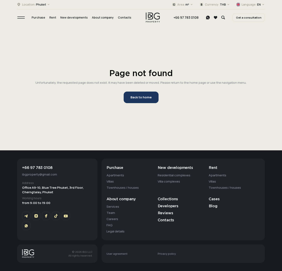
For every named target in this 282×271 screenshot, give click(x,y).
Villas (110, 181)
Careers (112, 219)
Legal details (115, 231)
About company (103, 17)
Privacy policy (167, 254)
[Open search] (223, 17)
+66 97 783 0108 (186, 17)
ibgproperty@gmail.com (39, 174)
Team (111, 213)
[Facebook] (46, 216)
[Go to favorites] (215, 17)
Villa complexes (169, 181)
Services (113, 206)
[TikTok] (56, 216)
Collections (168, 199)
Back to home (141, 97)
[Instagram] (36, 216)
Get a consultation (248, 17)
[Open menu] (21, 17)
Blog (213, 206)
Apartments (115, 175)
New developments (74, 17)
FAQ (110, 225)
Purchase (38, 17)
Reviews (165, 213)
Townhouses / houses (123, 187)
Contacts (124, 17)
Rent (52, 17)
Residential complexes (174, 175)
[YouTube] (66, 216)
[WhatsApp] (208, 17)
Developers (168, 206)
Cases (214, 199)
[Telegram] (26, 216)
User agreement (117, 254)
